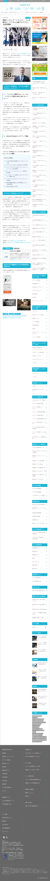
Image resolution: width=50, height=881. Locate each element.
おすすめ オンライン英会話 (37, 728)
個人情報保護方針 (6, 828)
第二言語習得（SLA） (37, 581)
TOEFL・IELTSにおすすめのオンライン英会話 (39, 137)
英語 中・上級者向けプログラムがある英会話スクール (38, 264)
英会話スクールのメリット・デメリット (39, 456)
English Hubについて (6, 817)
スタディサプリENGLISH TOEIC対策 (38, 538)
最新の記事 (17, 248)
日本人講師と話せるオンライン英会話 (39, 146)
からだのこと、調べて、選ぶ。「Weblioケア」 (12, 848)
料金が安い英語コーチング (38, 254)
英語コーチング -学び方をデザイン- (39, 98)
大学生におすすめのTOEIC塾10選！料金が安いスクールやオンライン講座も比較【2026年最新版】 (42, 663)
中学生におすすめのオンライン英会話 (39, 190)
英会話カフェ (35, 551)
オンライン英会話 (10, 1)
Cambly (34, 297)
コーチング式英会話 (17, 317)
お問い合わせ (5, 824)
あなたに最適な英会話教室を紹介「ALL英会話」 (12, 852)
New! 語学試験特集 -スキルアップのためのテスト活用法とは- (38, 83)
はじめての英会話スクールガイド (32, 756)
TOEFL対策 (4, 777)
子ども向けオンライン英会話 (38, 495)
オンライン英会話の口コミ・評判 (39, 423)
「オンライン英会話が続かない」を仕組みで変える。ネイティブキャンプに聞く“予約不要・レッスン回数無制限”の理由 (42, 643)
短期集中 (24, 315)
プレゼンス (34, 362)
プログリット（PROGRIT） (38, 352)
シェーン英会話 (35, 321)
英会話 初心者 (41, 730)
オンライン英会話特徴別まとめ (39, 418)
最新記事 (11, 9)
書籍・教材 (34, 565)
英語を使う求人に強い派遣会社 (39, 609)
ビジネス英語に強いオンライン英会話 (39, 118)
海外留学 (34, 735)
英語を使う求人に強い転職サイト (39, 605)
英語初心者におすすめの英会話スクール (39, 259)
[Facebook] (7, 257)
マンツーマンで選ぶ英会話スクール (39, 241)
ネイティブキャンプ (36, 290)
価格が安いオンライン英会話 (38, 122)
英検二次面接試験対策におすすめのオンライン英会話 (39, 200)
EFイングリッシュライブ (37, 300)
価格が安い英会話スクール (38, 236)
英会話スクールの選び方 (37, 464)
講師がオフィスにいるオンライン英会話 (39, 171)
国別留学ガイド (35, 519)
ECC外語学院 (35, 325)
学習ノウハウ (18, 313)
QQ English (34, 293)
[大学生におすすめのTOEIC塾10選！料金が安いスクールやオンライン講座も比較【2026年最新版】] (34, 665)
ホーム (7, 9)
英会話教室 (6, 313)
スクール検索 (38, 9)
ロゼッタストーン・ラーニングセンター (39, 333)
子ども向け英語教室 (36, 491)
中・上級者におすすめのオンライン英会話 (39, 186)
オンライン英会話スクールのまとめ (39, 432)
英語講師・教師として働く (38, 617)
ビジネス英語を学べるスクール (39, 225)
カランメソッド (35, 730)
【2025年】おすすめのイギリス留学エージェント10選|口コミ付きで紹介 (42, 704)
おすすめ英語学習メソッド (38, 577)
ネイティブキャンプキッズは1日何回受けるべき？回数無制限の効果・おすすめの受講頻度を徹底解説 (42, 636)
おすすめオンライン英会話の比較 (39, 437)
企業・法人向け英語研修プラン (39, 590)
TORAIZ (5, 315)
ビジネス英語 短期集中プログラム (38, 232)
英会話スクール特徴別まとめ (38, 467)
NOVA (33, 328)
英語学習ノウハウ (44, 1)
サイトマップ (5, 831)
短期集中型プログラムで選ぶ (38, 228)
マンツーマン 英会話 (36, 725)
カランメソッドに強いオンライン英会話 (39, 142)
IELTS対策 (4, 780)
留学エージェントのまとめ (38, 523)
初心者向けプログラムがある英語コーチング (39, 250)
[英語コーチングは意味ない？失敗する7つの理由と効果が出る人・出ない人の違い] (34, 678)
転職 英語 (34, 741)
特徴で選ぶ (32, 9)
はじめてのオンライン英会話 (38, 400)
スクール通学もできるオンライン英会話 (39, 166)
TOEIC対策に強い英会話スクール (39, 216)
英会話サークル (35, 554)
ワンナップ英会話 (36, 336)
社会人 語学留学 (35, 720)
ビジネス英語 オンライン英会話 (38, 719)
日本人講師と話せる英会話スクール (39, 246)
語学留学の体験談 (36, 516)
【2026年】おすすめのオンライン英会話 (38, 109)
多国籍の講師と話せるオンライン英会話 (39, 151)
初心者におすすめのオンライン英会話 (39, 181)
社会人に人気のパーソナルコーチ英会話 (39, 451)
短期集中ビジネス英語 (8, 317)
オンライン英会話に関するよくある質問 (39, 428)
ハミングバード (35, 373)
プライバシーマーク (13, 858)
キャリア (4, 790)
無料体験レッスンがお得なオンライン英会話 (39, 127)
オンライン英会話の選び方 (38, 415)
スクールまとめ (26, 9)
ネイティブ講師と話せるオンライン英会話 (39, 114)
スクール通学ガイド (18, 9)
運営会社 (4, 821)
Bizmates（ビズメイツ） (37, 287)
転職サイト (27, 796)
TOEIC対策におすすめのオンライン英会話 (39, 132)
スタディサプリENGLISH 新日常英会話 (39, 533)
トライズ (19, 315)
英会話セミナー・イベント (8, 756)
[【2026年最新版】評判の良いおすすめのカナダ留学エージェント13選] (34, 691)
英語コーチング (39, 735)
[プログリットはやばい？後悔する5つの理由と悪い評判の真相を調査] (34, 672)
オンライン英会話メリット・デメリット (39, 407)
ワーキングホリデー (42, 738)
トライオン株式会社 (12, 315)
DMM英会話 (35, 283)
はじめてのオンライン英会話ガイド (33, 753)
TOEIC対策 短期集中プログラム (38, 221)
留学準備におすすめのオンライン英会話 (39, 205)
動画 (33, 558)
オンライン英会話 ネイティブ (38, 733)
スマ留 (33, 386)
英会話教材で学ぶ (36, 547)
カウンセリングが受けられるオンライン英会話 (39, 176)
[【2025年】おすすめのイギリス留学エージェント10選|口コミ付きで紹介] (34, 705)
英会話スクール (6, 1)
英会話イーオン (35, 318)
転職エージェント (29, 792)
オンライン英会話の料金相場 (38, 411)
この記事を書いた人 (8, 248)
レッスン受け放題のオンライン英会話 (39, 156)
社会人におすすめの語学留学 (38, 504)
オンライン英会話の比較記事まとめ (33, 779)
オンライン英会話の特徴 (37, 403)
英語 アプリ (35, 736)
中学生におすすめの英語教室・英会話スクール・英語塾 (39, 269)
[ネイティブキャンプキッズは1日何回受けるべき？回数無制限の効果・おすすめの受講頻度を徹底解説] (34, 638)
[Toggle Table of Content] (14, 49)
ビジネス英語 (35, 717)
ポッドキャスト (35, 561)
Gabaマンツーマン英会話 (38, 314)
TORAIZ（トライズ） (37, 355)
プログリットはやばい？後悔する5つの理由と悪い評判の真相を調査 (42, 670)
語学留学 (4, 766)
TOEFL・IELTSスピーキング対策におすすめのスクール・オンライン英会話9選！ (42, 697)
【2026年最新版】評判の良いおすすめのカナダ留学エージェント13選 (42, 690)
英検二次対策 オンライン (41, 722)
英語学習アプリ (19, 1)
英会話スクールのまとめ (37, 479)
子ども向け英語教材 (36, 488)
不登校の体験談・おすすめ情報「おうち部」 (12, 842)
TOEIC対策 (41, 720)
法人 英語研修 (39, 741)
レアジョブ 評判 (35, 738)
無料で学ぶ (34, 568)
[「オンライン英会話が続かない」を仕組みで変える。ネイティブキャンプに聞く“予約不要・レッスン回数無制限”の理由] (34, 645)
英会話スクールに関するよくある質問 (39, 475)
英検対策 (34, 722)
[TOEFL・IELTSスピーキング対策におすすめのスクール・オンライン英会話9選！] (34, 698)
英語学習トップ (2, 1)
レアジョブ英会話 (36, 280)
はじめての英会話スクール (38, 447)
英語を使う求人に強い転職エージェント (39, 600)
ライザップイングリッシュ (38, 359)
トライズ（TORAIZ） (22, 53)
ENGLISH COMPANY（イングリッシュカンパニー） (39, 348)
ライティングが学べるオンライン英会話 (39, 161)
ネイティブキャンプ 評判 (42, 736)
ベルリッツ (34, 311)
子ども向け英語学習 (6, 787)
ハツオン (34, 376)
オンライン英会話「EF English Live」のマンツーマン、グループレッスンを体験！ (42, 650)
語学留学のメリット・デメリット (39, 509)
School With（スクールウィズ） (38, 390)
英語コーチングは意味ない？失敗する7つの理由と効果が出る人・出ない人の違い (42, 677)
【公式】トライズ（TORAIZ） (17, 240)
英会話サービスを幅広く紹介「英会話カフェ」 (12, 843)
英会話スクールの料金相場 (38, 460)
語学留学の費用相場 (36, 512)
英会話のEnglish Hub (44, 877)
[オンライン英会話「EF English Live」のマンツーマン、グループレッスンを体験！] (34, 652)
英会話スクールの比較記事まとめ (32, 782)
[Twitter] (5, 257)
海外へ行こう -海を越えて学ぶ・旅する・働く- (38, 93)
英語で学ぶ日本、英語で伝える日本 (39, 88)
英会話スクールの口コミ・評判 (39, 471)
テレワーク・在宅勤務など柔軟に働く (39, 613)
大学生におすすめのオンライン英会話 (39, 195)
